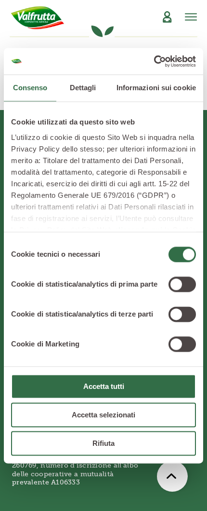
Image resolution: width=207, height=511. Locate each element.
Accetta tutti (103, 386)
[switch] (182, 284)
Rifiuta (103, 443)
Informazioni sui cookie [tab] (156, 87)
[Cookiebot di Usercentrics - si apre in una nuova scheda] (154, 61)
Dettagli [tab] (83, 87)
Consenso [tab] (30, 87)
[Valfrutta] (38, 17)
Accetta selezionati (103, 415)
